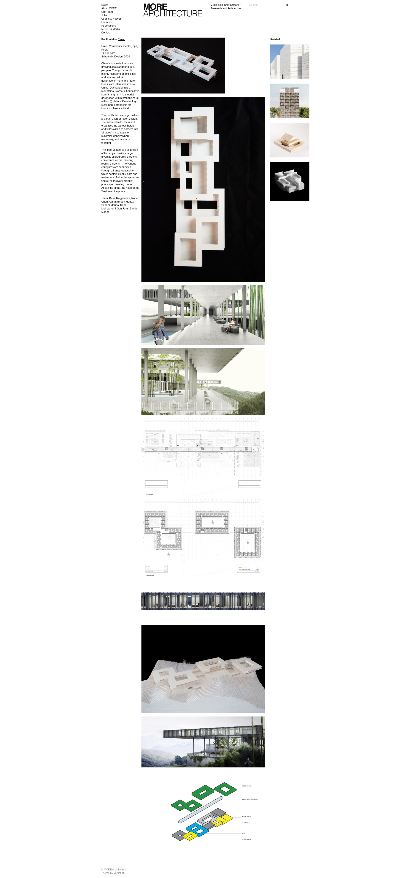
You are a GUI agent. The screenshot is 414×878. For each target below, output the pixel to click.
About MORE (109, 8)
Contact (105, 32)
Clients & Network (111, 18)
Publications (108, 25)
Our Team (107, 11)
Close (121, 39)
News (104, 4)
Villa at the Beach (280, 125)
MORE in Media (110, 29)
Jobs (104, 15)
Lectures (106, 22)
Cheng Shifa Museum (282, 164)
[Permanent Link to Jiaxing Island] (289, 78)
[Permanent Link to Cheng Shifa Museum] (289, 200)
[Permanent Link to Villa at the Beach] (289, 156)
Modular (275, 86)
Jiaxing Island (278, 47)
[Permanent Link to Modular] (289, 117)
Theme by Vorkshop (113, 873)
